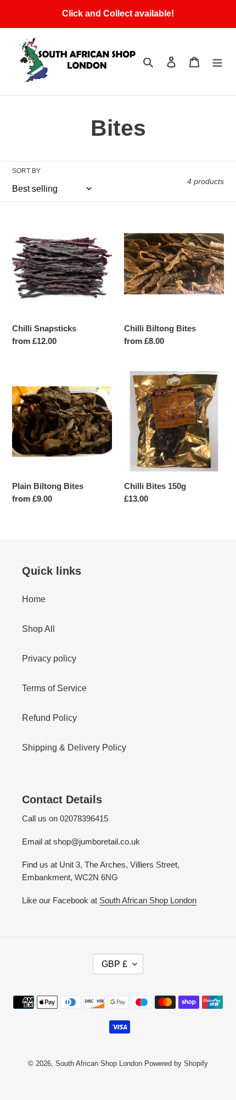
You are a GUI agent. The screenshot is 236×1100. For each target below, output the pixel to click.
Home (34, 599)
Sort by (26, 171)
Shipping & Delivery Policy (74, 747)
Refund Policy (49, 718)
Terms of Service (54, 688)
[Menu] (217, 61)
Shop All (38, 629)
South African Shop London (147, 900)
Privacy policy (49, 658)
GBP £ (114, 964)
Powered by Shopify (176, 1063)
